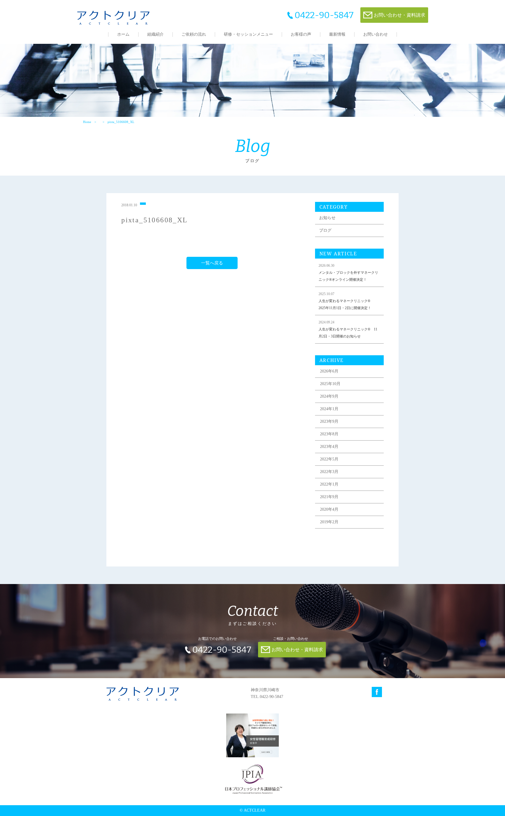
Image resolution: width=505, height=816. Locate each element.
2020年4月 (329, 509)
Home (87, 122)
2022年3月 (329, 471)
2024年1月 (329, 409)
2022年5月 (329, 459)
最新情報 (337, 34)
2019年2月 (329, 522)
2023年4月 (329, 446)
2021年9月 (329, 497)
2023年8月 (329, 434)
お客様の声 (301, 34)
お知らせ (327, 218)
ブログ (325, 230)
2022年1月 (329, 484)
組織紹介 (155, 34)
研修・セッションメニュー (248, 34)
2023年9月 (329, 421)
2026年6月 (329, 371)
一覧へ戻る (212, 263)
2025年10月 (330, 384)
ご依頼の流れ (193, 34)
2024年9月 (329, 396)
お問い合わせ (375, 34)
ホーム (123, 34)
